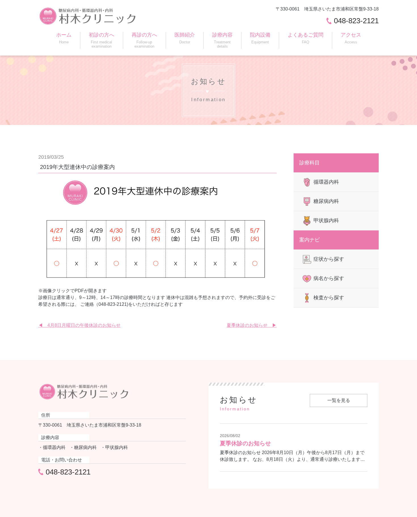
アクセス (351, 38)
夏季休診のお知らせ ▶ (252, 325)
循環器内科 (326, 182)
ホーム (63, 38)
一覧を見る (338, 400)
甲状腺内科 (326, 220)
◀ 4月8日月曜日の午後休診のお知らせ (79, 325)
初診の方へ (101, 40)
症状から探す (328, 259)
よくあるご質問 (305, 38)
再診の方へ (144, 40)
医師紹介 (184, 38)
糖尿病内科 (326, 201)
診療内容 (222, 40)
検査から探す (328, 297)
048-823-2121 (356, 20)
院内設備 (260, 38)
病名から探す (328, 278)
